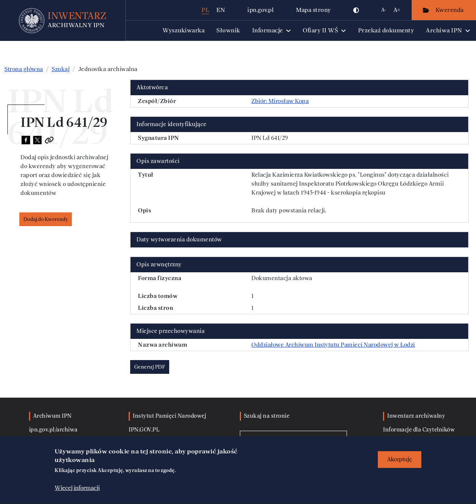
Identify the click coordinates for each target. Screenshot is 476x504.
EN (220, 10)
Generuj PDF (149, 366)
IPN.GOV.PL (144, 430)
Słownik (228, 30)
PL (205, 10)
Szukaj (61, 69)
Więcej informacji (77, 488)
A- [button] (383, 9)
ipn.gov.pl (260, 10)
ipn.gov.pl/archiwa (53, 430)
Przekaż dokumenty (386, 30)
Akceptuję (399, 459)
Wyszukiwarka (184, 30)
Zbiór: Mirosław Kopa (280, 101)
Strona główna (23, 69)
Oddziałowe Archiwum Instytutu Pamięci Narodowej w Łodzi (333, 345)
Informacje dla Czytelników (419, 430)
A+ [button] (397, 10)
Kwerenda (450, 10)
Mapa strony (313, 10)
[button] (356, 10)
